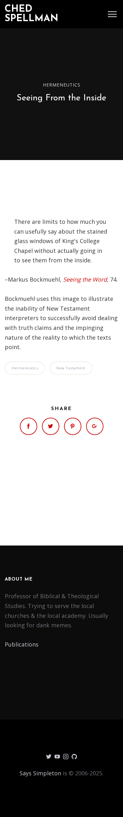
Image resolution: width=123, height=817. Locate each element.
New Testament (70, 368)
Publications (21, 644)
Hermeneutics (61, 84)
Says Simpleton (40, 773)
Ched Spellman (31, 14)
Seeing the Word (85, 279)
